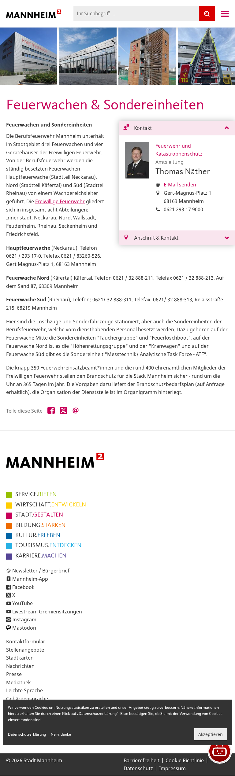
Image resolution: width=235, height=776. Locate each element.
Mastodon (24, 627)
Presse (14, 674)
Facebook (23, 587)
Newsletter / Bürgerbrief (40, 570)
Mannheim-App (30, 579)
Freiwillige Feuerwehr (60, 201)
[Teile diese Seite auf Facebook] (51, 411)
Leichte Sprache (24, 690)
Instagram (24, 619)
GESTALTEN (39, 515)
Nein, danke (61, 734)
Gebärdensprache (27, 698)
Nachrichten (20, 666)
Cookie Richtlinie (185, 760)
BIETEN (36, 494)
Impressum (172, 768)
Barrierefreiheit (141, 760)
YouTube (22, 603)
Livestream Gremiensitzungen (47, 611)
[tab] (177, 128)
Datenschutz (138, 768)
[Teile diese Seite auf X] (63, 411)
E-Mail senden (180, 184)
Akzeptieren (210, 734)
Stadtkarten (20, 657)
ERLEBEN (37, 535)
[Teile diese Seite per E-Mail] (75, 411)
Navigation (225, 14)
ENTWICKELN (50, 505)
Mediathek (18, 682)
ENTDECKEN (48, 545)
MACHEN (40, 556)
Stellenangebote (25, 649)
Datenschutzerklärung (27, 734)
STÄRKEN (40, 525)
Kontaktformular (25, 641)
